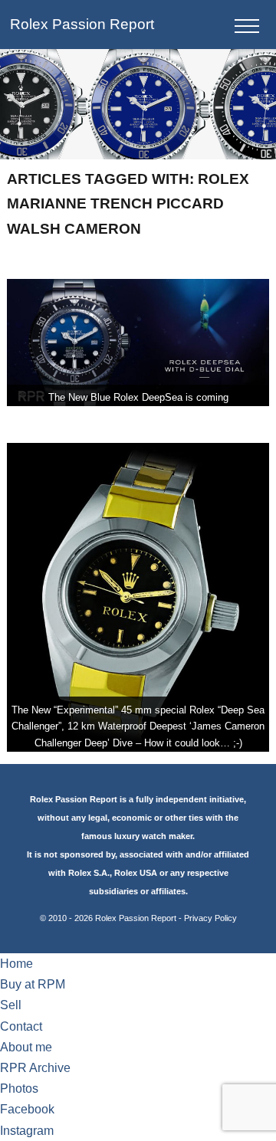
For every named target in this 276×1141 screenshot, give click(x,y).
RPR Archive (35, 1067)
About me (26, 1047)
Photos (19, 1088)
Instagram (27, 1130)
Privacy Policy (210, 918)
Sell (10, 1004)
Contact (21, 1026)
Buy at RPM (32, 984)
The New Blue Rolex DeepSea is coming (138, 397)
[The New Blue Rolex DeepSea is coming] (138, 342)
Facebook (27, 1109)
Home (16, 963)
